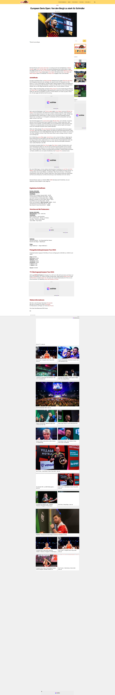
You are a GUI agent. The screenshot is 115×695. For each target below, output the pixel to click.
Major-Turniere (67, 276)
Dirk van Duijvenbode (45, 70)
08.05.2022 (58, 11)
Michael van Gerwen (68, 70)
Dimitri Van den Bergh (41, 69)
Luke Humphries (46, 120)
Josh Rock (65, 169)
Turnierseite (49, 303)
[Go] (84, 41)
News (57, 5)
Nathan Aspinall (33, 73)
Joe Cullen (32, 130)
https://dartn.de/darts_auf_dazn (51, 279)
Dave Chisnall (46, 145)
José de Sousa (50, 137)
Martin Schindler (47, 80)
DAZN (51, 179)
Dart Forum (50, 305)
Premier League (38, 72)
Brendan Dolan (56, 120)
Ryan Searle (55, 145)
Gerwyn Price (51, 73)
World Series (34, 277)
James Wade (66, 72)
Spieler (69, 2)
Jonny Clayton (51, 72)
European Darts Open (44, 67)
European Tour (59, 150)
